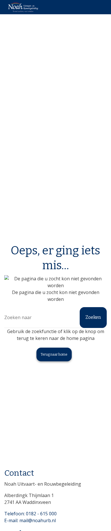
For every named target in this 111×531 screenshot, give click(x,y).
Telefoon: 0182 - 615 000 (30, 513)
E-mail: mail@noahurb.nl (30, 520)
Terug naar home (54, 354)
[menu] (101, 5)
